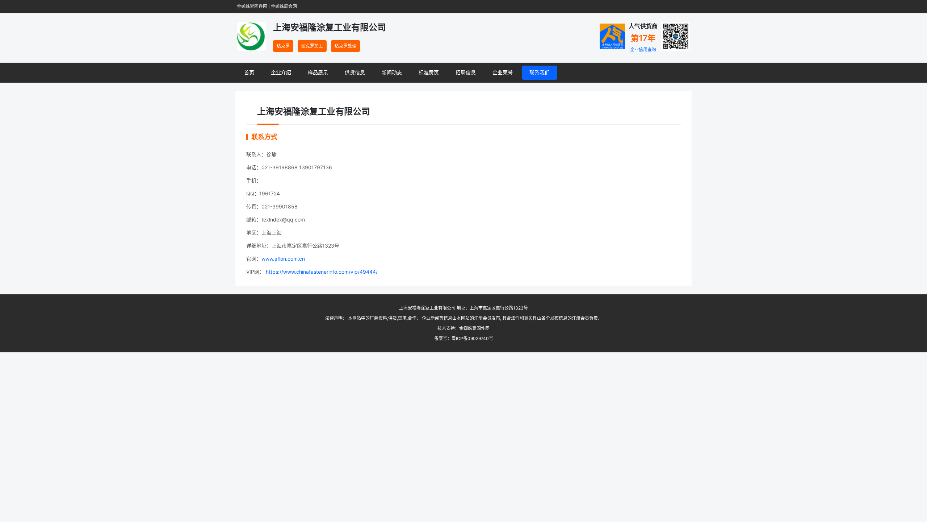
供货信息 (355, 72)
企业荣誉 (502, 72)
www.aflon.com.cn (283, 259)
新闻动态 (392, 72)
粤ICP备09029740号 (472, 338)
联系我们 (539, 72)
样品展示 (318, 72)
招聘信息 (466, 72)
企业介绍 (281, 72)
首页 (249, 72)
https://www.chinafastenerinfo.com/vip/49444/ (321, 272)
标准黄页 (429, 72)
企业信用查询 (643, 49)
